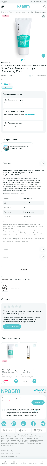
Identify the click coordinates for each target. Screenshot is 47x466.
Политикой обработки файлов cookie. (21, 456)
